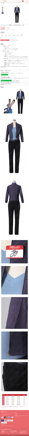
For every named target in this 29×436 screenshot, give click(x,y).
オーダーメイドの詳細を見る (15, 80)
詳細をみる (15, 412)
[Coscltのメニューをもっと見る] (1, 1)
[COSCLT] (5, 1)
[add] (9, 38)
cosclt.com (14, 435)
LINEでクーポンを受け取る (5, 74)
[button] (25, 1)
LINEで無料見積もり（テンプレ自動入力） (6, 80)
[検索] (23, 1)
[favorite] (26, 24)
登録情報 (2, 44)
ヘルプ (16, 435)
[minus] (3, 38)
